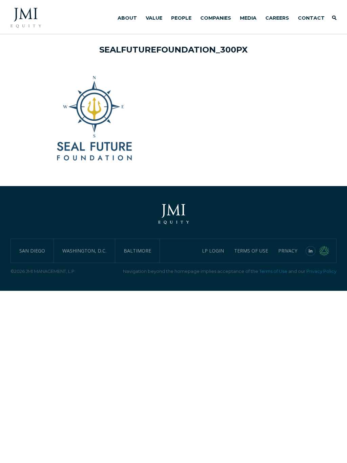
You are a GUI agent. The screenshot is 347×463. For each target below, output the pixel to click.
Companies (215, 18)
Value (154, 18)
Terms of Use (273, 271)
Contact (311, 18)
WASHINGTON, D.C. (84, 250)
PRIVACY (287, 250)
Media (248, 18)
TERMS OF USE (251, 250)
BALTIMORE (137, 250)
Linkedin (311, 251)
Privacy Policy (321, 271)
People (181, 18)
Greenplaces (327, 251)
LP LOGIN (213, 250)
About (127, 18)
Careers (277, 18)
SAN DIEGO (32, 250)
